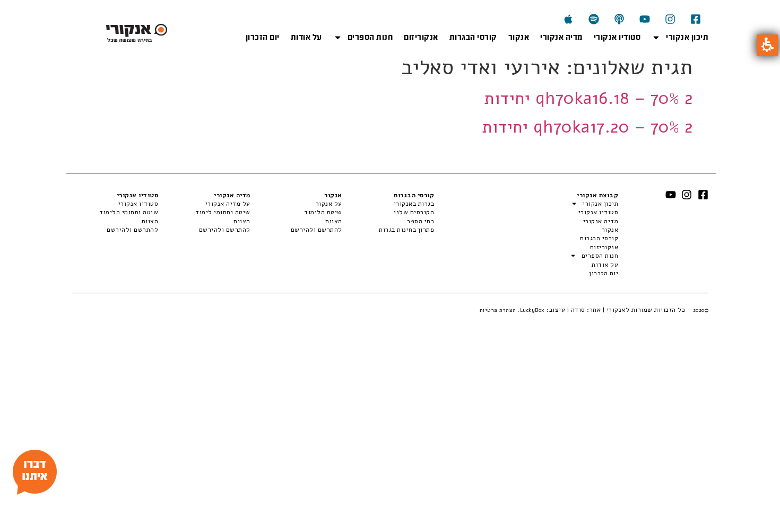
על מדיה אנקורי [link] (227, 203)
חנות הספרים (370, 37)
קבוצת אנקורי (597, 195)
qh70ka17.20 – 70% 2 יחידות (587, 127)
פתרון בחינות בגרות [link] (406, 229)
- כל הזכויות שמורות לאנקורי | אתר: (647, 309)
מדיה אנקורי (561, 37)
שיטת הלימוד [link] (323, 212)
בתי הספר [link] (420, 221)
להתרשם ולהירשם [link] (316, 229)
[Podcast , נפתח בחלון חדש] (619, 19)
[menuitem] (388, 203)
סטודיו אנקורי (617, 37)
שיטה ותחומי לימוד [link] (222, 212)
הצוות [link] (333, 221)
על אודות (306, 37)
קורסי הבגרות (473, 37)
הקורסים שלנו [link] (414, 212)
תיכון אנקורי (687, 37)
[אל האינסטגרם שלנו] (670, 19)
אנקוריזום (421, 37)
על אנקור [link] (329, 203)
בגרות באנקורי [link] (414, 203)
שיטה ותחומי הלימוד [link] (128, 212)
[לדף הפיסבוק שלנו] (695, 19)
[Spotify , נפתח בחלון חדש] (593, 19)
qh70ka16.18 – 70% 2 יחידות (588, 98)
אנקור (519, 37)
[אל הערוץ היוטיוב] (644, 19)
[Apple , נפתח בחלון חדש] (568, 19)
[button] (767, 45)
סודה (578, 309)
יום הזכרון (263, 37)
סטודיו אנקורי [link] (138, 203)
